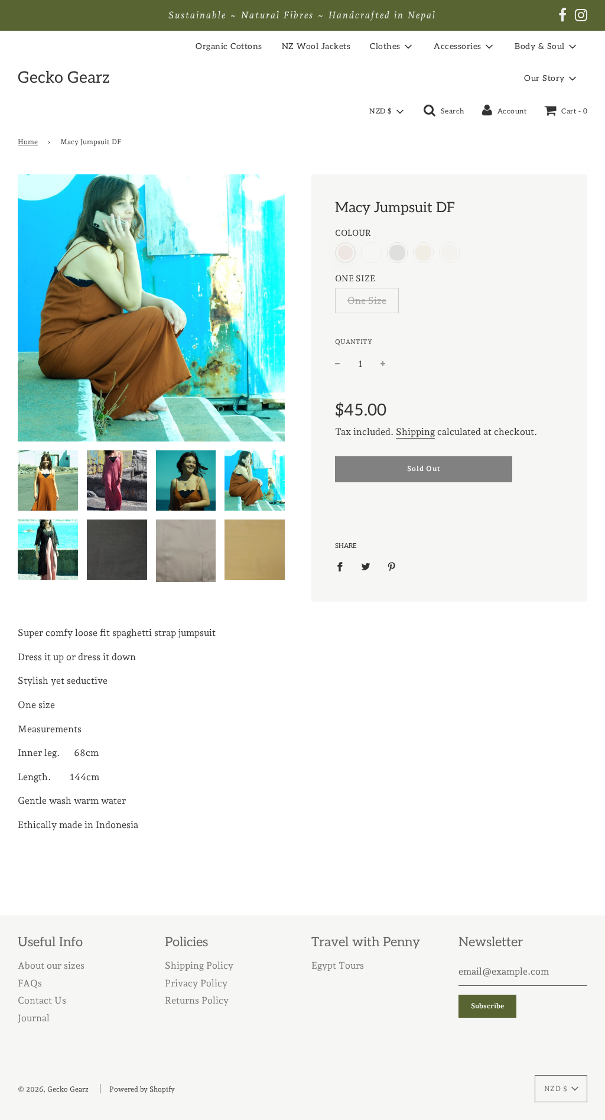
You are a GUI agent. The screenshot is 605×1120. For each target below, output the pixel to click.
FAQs (30, 983)
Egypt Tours (337, 965)
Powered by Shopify (142, 1089)
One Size (366, 300)
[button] (386, 112)
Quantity (353, 342)
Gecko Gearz (64, 78)
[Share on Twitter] (366, 566)
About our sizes (51, 965)
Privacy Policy (196, 983)
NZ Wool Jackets (316, 46)
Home (28, 142)
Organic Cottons (229, 46)
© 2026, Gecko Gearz (53, 1089)
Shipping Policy (199, 965)
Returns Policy (197, 1000)
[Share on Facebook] (343, 566)
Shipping (415, 431)
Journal (34, 1018)
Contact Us (42, 1000)
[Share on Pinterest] (392, 566)
